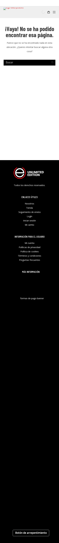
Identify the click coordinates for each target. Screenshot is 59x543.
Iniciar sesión (29, 220)
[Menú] (54, 12)
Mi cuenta (29, 243)
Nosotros (29, 203)
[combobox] (26, 62)
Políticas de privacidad (29, 247)
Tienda (29, 207)
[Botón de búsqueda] (52, 62)
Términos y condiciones (29, 255)
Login (29, 216)
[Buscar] (40, 12)
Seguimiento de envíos (29, 212)
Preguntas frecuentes (29, 260)
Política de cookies (29, 251)
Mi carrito (29, 224)
